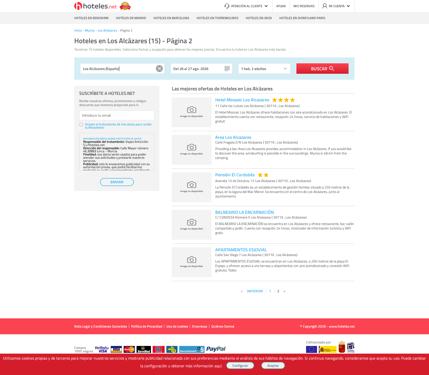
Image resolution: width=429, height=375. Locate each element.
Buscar (319, 68)
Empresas (199, 326)
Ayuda (281, 6)
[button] (214, 187)
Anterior (255, 291)
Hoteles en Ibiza (259, 18)
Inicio (78, 30)
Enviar (116, 182)
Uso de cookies (177, 326)
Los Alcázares (107, 30)
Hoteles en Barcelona (171, 18)
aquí (218, 366)
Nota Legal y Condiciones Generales (100, 326)
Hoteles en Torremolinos (217, 18)
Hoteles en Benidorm (91, 18)
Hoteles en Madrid (131, 18)
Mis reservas (304, 6)
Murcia (90, 30)
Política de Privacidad (146, 326)
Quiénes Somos (222, 326)
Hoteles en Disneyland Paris (302, 18)
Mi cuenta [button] (337, 6)
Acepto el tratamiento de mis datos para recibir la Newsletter (118, 126)
